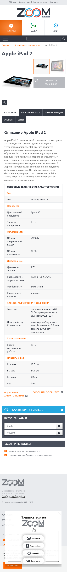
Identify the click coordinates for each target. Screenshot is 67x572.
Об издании (8, 491)
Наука (33, 31)
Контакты (19, 493)
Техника (11, 31)
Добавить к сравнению (51, 82)
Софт (56, 31)
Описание (10, 112)
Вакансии (7, 493)
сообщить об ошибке (46, 392)
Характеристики (30, 112)
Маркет (54, 2)
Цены (21, 119)
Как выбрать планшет (28, 409)
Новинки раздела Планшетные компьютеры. (30, 455)
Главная (5, 45)
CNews (12, 2)
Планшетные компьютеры (27, 45)
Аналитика (24, 2)
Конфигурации (54, 112)
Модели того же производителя (24, 451)
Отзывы (8, 119)
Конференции (40, 2)
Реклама (20, 491)
